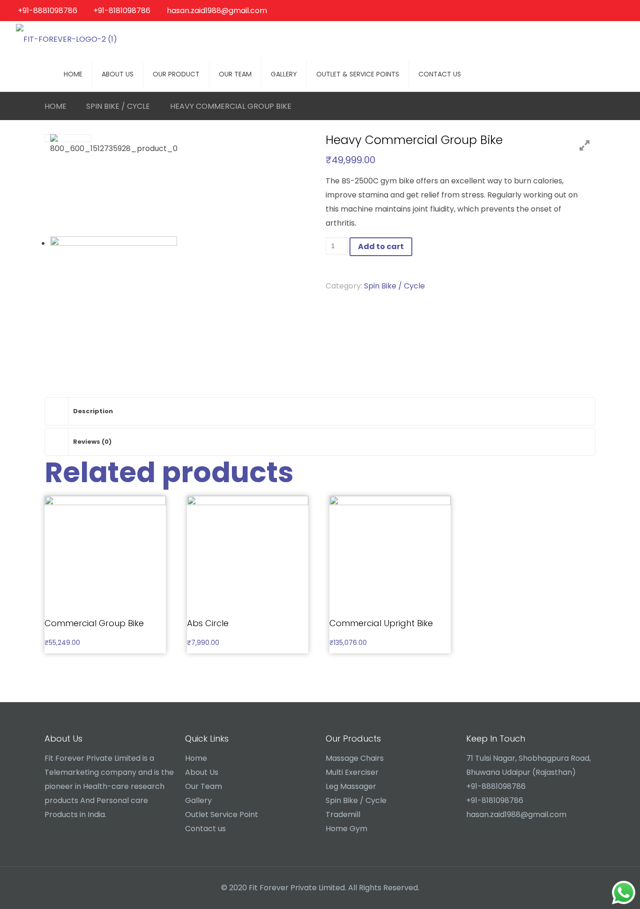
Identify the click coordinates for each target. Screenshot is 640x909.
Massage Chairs (355, 758)
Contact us (205, 828)
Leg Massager (351, 786)
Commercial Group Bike (94, 623)
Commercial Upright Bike (381, 623)
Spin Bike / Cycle (118, 106)
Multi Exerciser (352, 772)
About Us (201, 772)
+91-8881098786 (47, 10)
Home (56, 106)
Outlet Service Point (221, 814)
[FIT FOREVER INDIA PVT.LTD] (66, 38)
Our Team (203, 786)
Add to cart (381, 246)
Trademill (343, 814)
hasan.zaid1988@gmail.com (217, 10)
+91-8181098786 (121, 10)
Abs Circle (208, 623)
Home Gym (346, 828)
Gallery (198, 800)
